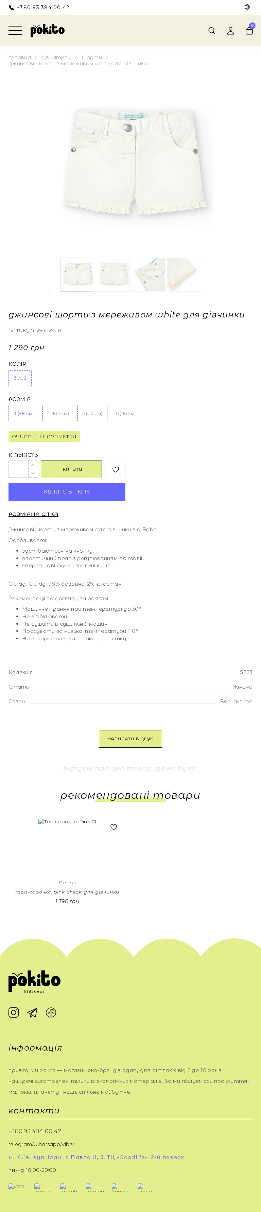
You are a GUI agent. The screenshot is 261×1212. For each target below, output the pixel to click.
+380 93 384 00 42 (43, 8)
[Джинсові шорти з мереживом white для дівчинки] (130, 166)
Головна (19, 57)
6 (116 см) (126, 413)
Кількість (23, 455)
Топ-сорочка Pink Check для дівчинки (67, 892)
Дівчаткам (56, 57)
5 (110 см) (92, 413)
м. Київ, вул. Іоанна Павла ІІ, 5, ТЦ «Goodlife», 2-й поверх (96, 1157)
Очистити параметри (44, 436)
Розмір (19, 399)
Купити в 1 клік (67, 492)
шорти (92, 57)
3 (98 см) (24, 413)
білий (20, 378)
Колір (17, 364)
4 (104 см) (58, 413)
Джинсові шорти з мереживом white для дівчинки (77, 63)
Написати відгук (130, 738)
